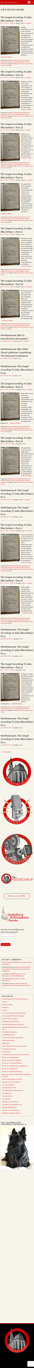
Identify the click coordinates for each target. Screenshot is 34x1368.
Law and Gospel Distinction (18, 62)
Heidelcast (6, 341)
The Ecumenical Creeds (9, 1087)
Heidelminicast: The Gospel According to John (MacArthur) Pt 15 (17, 633)
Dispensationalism (22, 60)
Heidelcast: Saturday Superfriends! (12, 1037)
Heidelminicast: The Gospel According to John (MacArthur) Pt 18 (17, 369)
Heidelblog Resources (8, 1035)
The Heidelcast (6, 1093)
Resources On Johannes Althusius (12, 1063)
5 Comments (27, 499)
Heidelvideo (6, 1043)
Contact (4, 1010)
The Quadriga (6, 1099)
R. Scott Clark (8, 23)
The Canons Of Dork (8, 1085)
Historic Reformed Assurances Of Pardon (14, 1046)
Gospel (2, 62)
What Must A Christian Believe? (11, 1113)
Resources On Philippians (9, 1068)
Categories (5, 1007)
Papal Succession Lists (9, 1049)
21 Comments (29, 286)
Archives (4, 1002)
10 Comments (26, 341)
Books (16, 60)
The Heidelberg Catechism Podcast (12, 1090)
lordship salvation (17, 63)
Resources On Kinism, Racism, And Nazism (14, 1066)
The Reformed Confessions (10, 1102)
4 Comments (29, 583)
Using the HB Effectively (9, 1107)
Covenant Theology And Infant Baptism (14, 1013)
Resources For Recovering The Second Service (15, 1054)
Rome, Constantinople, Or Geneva (12, 1079)
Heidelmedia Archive (8, 1040)
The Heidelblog (9, 2)
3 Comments (29, 389)
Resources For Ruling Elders (10, 1057)
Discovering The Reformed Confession (13, 1016)
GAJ (29, 60)
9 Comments (28, 130)
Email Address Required (9, 932)
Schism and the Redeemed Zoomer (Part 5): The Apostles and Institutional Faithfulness (16, 969)
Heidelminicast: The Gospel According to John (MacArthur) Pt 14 (17, 650)
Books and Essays (7, 1004)
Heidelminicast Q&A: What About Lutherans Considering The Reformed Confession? (16, 352)
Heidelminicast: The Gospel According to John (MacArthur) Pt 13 (17, 721)
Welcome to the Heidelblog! (10, 1110)
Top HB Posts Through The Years (12, 1104)
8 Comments (30, 180)
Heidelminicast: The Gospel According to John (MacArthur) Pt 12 (17, 739)
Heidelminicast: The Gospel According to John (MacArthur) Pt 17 (17, 493)
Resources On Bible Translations (12, 1060)
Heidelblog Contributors (9, 1032)
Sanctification (4, 63)
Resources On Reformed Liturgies (12, 1071)
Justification (8, 62)
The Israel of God (7, 1096)
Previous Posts (6, 752)
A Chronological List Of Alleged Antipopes (15, 999)
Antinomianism (10, 60)
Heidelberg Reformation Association (13, 1024)
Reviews (27, 62)
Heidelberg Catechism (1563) (10, 1021)
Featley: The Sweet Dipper (10, 1018)
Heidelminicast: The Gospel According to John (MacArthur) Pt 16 (17, 511)
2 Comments (28, 23)
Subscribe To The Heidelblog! (11, 1082)
